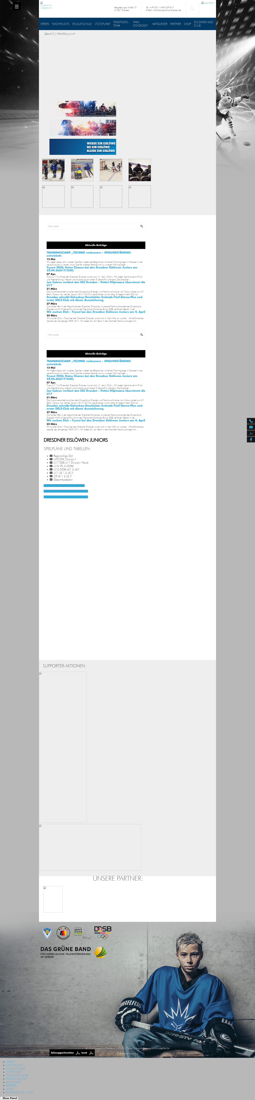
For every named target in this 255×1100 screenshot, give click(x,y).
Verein (44, 24)
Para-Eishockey (140, 23)
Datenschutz (122, 1053)
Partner (175, 24)
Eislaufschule (82, 24)
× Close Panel (9, 1098)
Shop (187, 24)
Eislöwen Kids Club (203, 23)
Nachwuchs (60, 24)
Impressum (133, 1053)
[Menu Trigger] (17, 6)
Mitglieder (160, 24)
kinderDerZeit (163, 1048)
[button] (64, 485)
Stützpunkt (102, 24)
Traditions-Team (121, 23)
